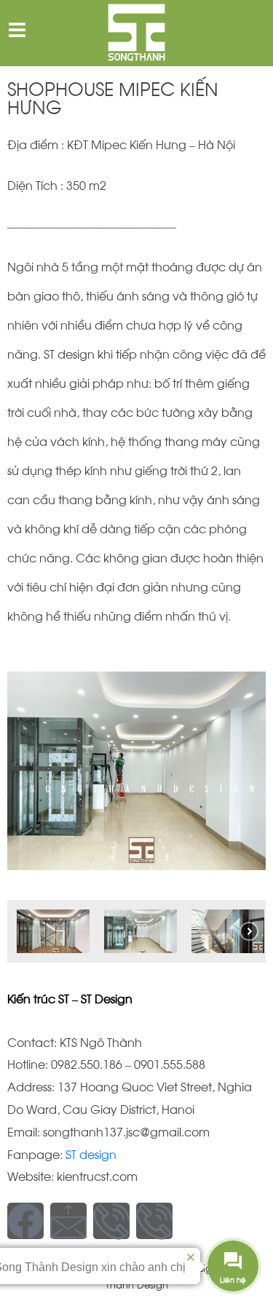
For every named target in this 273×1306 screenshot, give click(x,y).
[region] (136, 802)
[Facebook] (25, 1221)
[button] (53, 931)
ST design (89, 1153)
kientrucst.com (97, 1175)
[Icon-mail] (68, 1221)
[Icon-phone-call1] (111, 1221)
